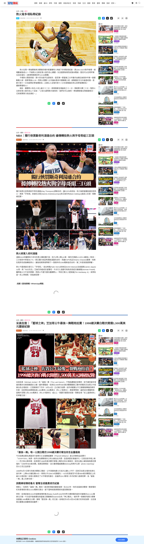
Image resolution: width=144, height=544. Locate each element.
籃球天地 (27, 132)
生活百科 (116, 41)
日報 (21, 11)
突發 (115, 51)
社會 (115, 91)
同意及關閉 (121, 540)
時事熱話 (116, 112)
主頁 (17, 11)
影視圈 (116, 31)
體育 (26, 11)
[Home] (13, 3)
